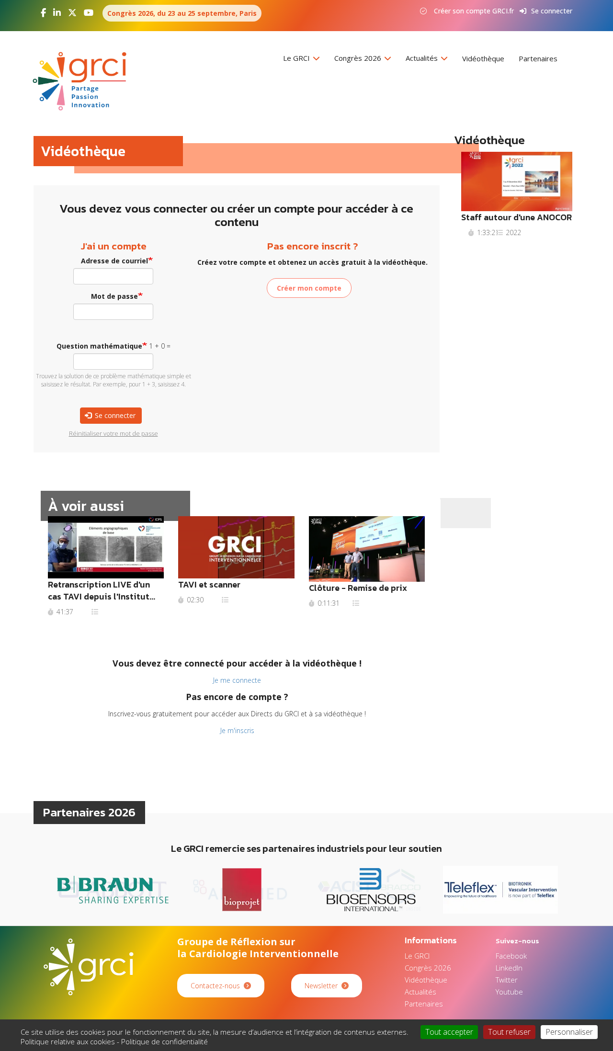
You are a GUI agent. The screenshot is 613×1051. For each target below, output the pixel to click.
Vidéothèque (483, 58)
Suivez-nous (517, 940)
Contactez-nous (215, 985)
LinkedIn (509, 967)
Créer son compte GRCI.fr (474, 10)
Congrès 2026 (358, 58)
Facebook (511, 956)
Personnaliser (569, 1032)
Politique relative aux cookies (68, 1041)
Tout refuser (509, 1032)
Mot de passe (114, 296)
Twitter (507, 979)
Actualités (423, 58)
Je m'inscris (237, 730)
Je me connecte (237, 680)
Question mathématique (99, 345)
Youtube (509, 991)
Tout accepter (449, 1032)
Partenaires (538, 58)
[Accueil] (83, 81)
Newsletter (321, 985)
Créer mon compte (309, 288)
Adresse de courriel (114, 260)
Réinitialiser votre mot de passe (113, 433)
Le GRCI (297, 58)
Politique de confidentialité (164, 1041)
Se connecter (551, 10)
